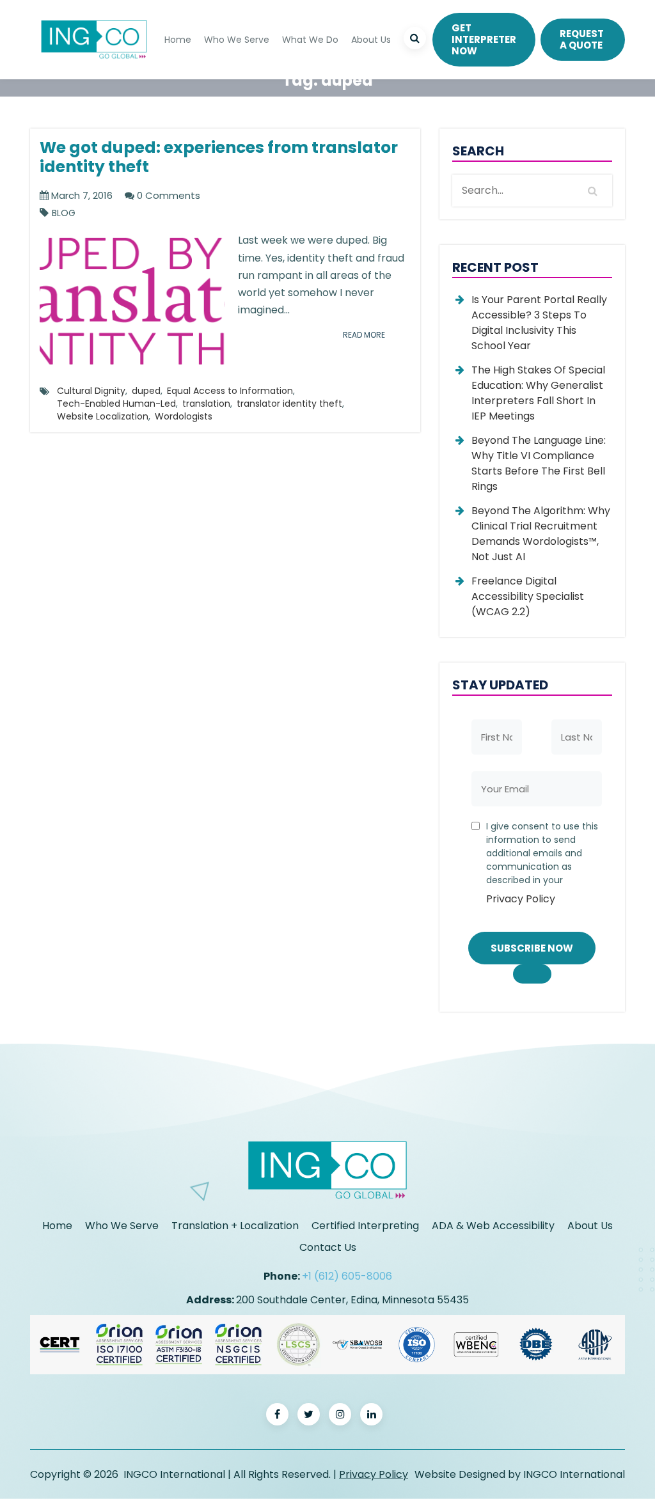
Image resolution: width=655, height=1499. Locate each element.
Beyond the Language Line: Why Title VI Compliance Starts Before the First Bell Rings (538, 463)
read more (364, 334)
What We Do (310, 39)
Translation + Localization (235, 1225)
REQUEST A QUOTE (582, 39)
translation (206, 403)
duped (146, 390)
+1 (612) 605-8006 (347, 1276)
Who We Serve (236, 39)
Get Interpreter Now (484, 39)
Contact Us (327, 1247)
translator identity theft (289, 403)
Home (177, 39)
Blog (63, 213)
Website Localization (102, 416)
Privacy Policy (520, 898)
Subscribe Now (532, 948)
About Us (371, 39)
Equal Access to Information (230, 390)
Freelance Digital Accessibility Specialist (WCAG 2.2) (527, 596)
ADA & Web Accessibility (493, 1225)
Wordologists (183, 416)
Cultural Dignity (91, 390)
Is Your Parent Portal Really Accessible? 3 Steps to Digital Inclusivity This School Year (539, 322)
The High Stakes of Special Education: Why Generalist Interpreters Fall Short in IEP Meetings (538, 393)
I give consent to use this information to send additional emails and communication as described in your (542, 863)
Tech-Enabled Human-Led (116, 403)
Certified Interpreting (365, 1225)
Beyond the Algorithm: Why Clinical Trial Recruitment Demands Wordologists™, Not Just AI (540, 533)
